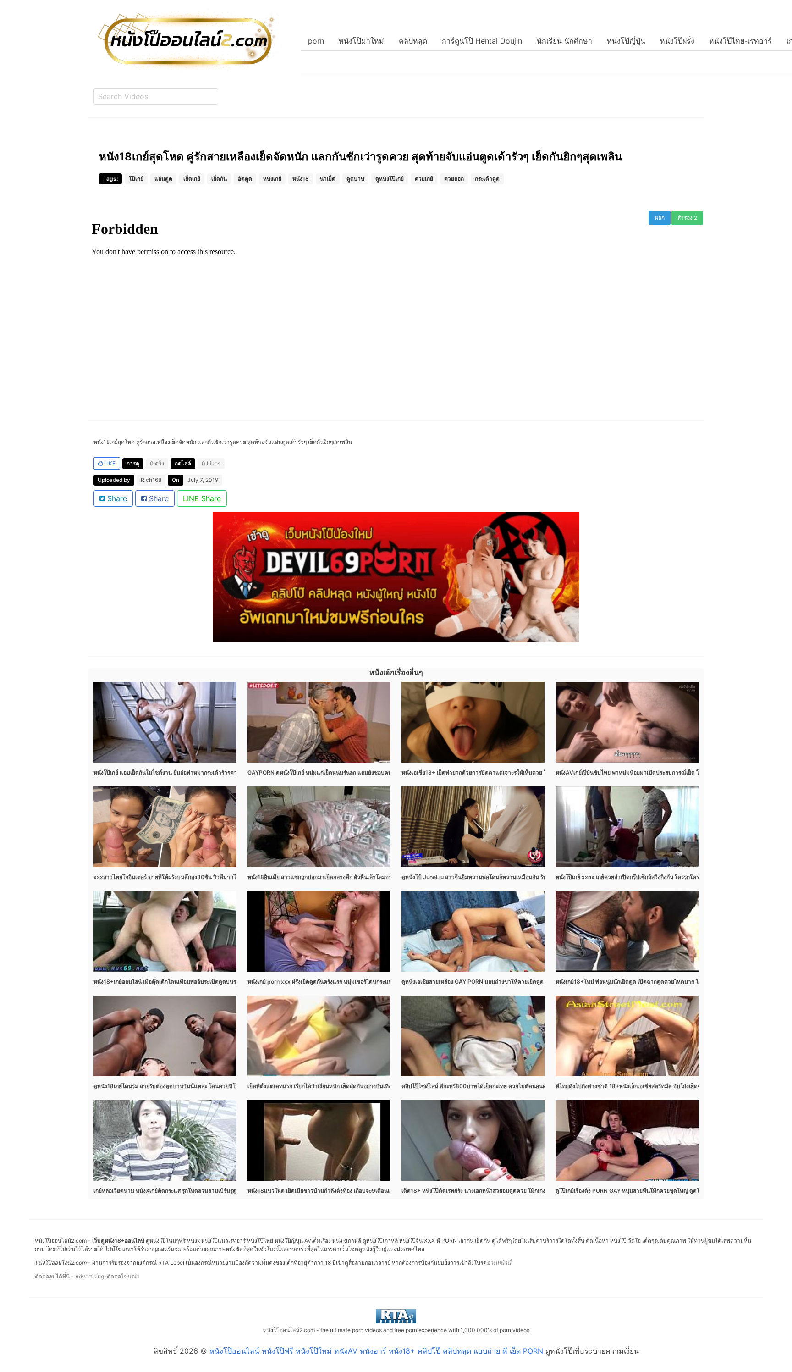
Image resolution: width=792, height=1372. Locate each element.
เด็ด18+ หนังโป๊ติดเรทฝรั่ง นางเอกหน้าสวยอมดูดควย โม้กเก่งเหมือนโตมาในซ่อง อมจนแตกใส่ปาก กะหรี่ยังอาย (532, 1190)
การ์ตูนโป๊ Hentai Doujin (482, 40)
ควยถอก (454, 178)
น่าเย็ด (328, 178)
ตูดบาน (355, 178)
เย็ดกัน (219, 178)
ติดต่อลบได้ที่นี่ (52, 1276)
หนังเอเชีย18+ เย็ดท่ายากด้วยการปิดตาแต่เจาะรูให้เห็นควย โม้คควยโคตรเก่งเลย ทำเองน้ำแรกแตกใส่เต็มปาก (531, 772)
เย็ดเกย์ (191, 178)
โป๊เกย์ (136, 178)
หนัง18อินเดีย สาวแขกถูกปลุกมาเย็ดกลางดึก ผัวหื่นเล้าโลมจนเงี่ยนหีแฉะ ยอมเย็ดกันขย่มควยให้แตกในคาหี (373, 877)
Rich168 (151, 479)
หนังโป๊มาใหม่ (361, 40)
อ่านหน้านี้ (499, 1262)
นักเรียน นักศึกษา (564, 40)
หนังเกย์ (272, 178)
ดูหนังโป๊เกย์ (389, 178)
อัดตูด (245, 178)
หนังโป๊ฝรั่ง (677, 40)
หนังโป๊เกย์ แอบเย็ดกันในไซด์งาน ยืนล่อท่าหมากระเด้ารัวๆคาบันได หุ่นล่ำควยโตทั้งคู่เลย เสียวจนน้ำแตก (216, 772)
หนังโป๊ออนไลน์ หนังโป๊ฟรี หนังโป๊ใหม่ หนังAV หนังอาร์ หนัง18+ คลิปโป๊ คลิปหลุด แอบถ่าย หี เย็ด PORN (376, 1350)
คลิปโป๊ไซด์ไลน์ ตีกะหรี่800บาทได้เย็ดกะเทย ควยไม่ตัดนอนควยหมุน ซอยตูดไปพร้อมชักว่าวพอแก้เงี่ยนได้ (526, 1086)
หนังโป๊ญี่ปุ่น (626, 40)
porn (316, 40)
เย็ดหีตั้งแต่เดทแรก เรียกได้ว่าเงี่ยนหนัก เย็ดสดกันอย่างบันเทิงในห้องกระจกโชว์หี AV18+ (351, 1086)
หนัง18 (300, 178)
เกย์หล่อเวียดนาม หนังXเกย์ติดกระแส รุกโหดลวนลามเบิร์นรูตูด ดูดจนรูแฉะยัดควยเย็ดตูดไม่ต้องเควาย (213, 1190)
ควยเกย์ (424, 178)
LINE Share (202, 498)
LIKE (109, 463)
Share (116, 498)
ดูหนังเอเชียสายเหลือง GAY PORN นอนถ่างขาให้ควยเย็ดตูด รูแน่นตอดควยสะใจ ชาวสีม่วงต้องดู (515, 981)
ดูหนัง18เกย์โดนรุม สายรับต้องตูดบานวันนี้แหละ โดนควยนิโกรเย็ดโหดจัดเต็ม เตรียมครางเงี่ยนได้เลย (212, 1086)
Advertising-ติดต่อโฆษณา (107, 1276)
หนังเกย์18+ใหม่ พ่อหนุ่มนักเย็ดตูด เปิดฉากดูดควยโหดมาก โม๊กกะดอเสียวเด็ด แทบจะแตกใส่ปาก (670, 981)
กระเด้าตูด (487, 178)
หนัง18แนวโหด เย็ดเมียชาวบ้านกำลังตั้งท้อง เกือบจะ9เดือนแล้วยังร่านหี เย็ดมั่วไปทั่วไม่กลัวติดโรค (364, 1190)
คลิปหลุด (413, 40)
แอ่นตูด (163, 178)
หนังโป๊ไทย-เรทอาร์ (740, 40)
